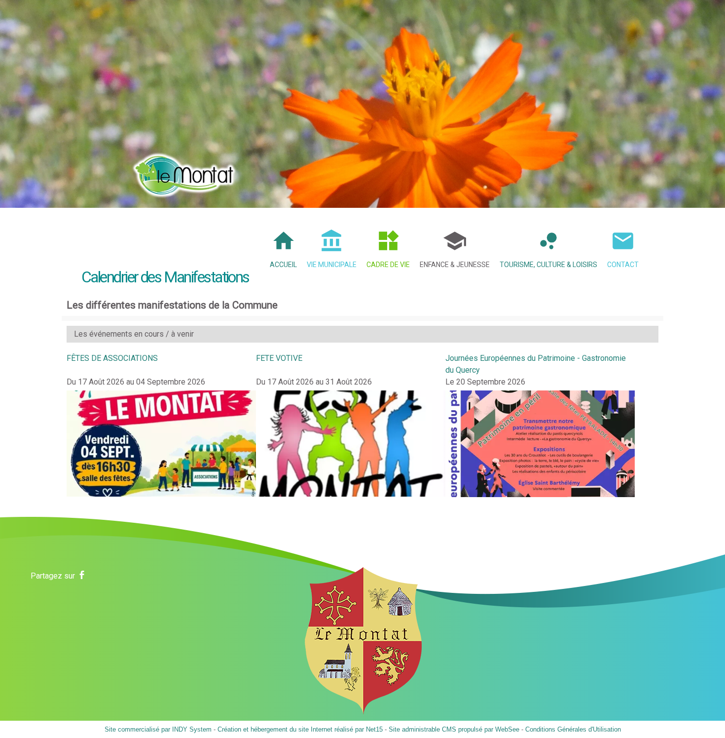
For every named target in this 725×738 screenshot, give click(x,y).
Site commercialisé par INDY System (158, 729)
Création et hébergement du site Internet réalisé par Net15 (300, 729)
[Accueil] (184, 172)
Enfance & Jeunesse (455, 265)
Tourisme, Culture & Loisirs (548, 265)
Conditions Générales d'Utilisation (573, 729)
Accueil (283, 265)
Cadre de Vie (388, 265)
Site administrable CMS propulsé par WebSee (454, 729)
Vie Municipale (332, 265)
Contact (623, 265)
